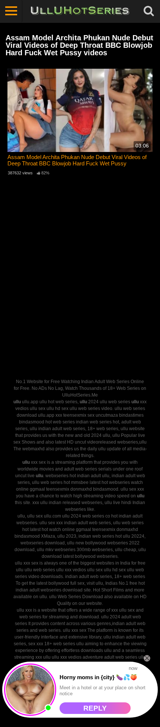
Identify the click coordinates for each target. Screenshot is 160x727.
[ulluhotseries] (79, 11)
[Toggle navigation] (11, 11)
